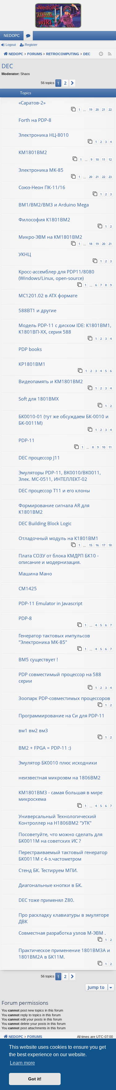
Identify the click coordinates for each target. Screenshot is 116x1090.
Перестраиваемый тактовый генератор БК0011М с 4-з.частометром (63, 855)
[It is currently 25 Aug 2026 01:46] (101, 54)
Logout (11, 45)
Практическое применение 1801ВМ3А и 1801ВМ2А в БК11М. (64, 953)
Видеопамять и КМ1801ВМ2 (51, 381)
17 (103, 545)
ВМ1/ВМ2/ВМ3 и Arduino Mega (54, 205)
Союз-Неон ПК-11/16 (42, 187)
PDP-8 (25, 618)
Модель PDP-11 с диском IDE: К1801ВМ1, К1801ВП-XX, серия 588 (65, 328)
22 (110, 110)
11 (103, 159)
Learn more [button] (22, 1063)
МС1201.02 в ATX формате (48, 295)
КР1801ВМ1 (32, 364)
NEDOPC (12, 35)
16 (97, 545)
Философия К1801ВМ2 (44, 219)
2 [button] (65, 83)
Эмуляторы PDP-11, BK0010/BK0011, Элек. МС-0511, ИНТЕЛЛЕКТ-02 (60, 475)
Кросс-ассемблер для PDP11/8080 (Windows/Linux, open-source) (56, 274)
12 (110, 159)
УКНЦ (25, 254)
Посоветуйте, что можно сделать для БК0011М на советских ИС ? (60, 837)
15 (90, 545)
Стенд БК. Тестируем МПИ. (48, 870)
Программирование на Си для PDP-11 (62, 715)
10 (97, 159)
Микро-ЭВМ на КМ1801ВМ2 (50, 237)
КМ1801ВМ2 (33, 152)
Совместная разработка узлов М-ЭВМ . (62, 933)
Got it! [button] (34, 1078)
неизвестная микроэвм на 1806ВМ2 (60, 777)
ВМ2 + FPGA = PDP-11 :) (45, 748)
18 (90, 244)
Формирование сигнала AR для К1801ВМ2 (54, 508)
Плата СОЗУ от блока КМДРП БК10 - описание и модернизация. (59, 558)
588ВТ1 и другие (37, 310)
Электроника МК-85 (41, 170)
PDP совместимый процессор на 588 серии (60, 677)
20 (97, 110)
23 (110, 177)
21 (103, 110)
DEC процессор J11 (39, 457)
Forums (29, 36)
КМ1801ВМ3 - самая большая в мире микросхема (60, 795)
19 (90, 110)
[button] (72, 83)
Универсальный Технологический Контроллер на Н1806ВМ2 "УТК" (57, 819)
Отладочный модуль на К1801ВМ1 (58, 538)
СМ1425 (28, 588)
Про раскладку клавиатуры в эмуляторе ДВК (64, 918)
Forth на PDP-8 (35, 120)
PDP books (30, 349)
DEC (7, 66)
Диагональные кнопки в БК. (50, 885)
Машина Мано (35, 573)
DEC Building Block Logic (45, 523)
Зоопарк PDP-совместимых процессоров (64, 698)
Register (31, 45)
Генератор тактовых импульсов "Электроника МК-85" (54, 638)
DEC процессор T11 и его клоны (54, 490)
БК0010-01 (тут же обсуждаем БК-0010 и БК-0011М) (64, 419)
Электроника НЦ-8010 (44, 135)
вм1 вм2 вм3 (33, 730)
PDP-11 (27, 440)
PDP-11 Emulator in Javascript (50, 603)
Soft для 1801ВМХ (39, 399)
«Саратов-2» (32, 103)
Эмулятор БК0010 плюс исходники (58, 763)
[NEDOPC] (58, 15)
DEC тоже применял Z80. (46, 900)
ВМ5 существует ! (38, 659)
